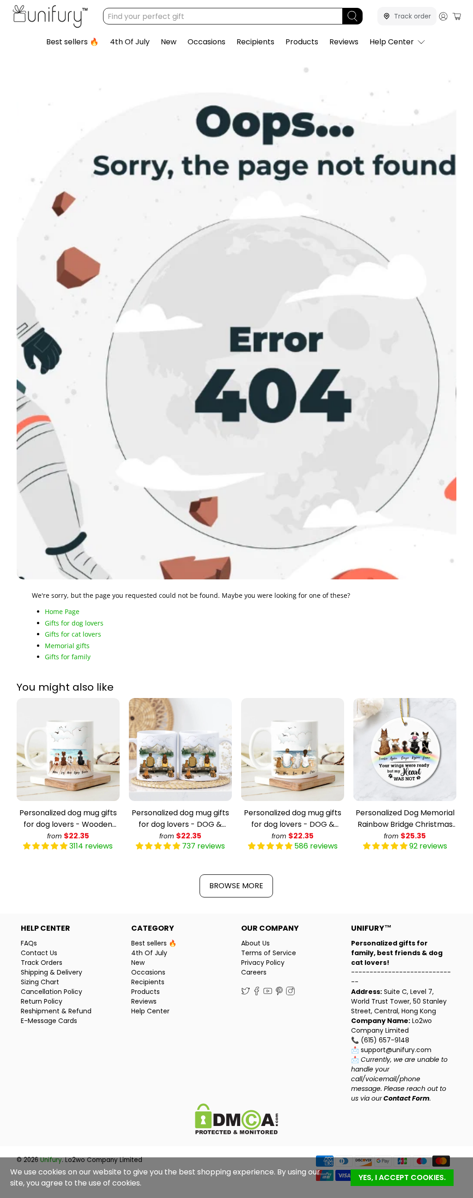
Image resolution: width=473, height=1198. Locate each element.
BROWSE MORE (236, 885)
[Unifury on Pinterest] (279, 993)
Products (301, 41)
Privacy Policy (263, 962)
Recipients (255, 41)
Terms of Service (268, 952)
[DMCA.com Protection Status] (236, 1120)
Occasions (206, 41)
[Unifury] (50, 16)
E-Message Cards (49, 1020)
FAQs (29, 943)
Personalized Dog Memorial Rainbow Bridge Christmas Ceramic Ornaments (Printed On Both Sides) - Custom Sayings (405, 818)
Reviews (343, 41)
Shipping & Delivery (51, 972)
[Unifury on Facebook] (256, 993)
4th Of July (130, 41)
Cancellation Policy (51, 991)
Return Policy (41, 1001)
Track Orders (41, 962)
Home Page (62, 611)
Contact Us (39, 952)
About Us (255, 943)
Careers (254, 972)
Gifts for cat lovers (73, 634)
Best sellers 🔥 (72, 41)
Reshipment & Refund (56, 1011)
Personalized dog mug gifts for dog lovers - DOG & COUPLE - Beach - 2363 (292, 818)
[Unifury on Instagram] (290, 993)
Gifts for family (68, 656)
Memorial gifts (67, 645)
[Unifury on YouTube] (267, 993)
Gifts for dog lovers (74, 623)
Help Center (392, 41)
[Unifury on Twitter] (245, 993)
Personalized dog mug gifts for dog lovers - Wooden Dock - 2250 (68, 818)
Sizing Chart (40, 982)
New (168, 41)
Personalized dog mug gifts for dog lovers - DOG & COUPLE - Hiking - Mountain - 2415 (180, 818)
